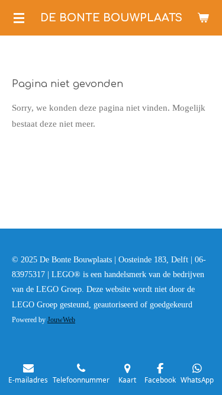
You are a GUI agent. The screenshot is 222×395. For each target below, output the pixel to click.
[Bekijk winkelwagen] (203, 18)
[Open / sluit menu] (19, 18)
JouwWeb (61, 320)
